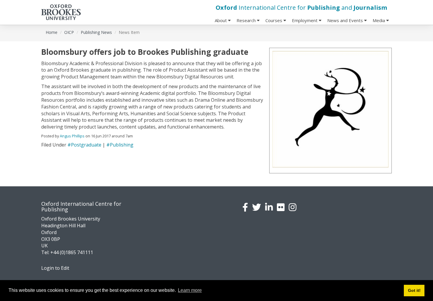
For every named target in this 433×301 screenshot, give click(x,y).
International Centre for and (301, 7)
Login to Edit (55, 268)
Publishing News (96, 32)
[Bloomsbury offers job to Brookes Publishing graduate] (330, 109)
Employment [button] (305, 20)
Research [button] (247, 20)
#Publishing (119, 145)
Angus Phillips (72, 136)
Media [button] (379, 20)
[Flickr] (281, 207)
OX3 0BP (50, 239)
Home (51, 32)
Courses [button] (274, 20)
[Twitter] (256, 207)
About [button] (221, 20)
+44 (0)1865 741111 (71, 252)
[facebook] (245, 207)
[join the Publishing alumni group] (269, 207)
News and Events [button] (345, 20)
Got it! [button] (414, 290)
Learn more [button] (190, 290)
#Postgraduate (84, 145)
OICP (69, 32)
